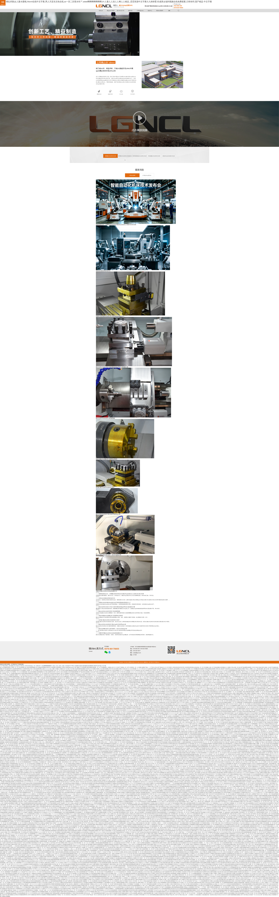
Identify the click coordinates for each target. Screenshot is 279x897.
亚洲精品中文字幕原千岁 (155, 704)
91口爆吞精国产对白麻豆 (121, 756)
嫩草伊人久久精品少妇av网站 (67, 749)
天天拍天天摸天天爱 (98, 752)
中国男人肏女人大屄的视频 (20, 711)
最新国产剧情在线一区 (148, 752)
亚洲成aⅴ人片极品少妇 (130, 690)
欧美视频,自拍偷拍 (14, 693)
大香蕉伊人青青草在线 (192, 713)
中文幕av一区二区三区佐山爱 (150, 780)
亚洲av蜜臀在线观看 (35, 684)
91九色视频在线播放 (140, 714)
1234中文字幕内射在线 (128, 777)
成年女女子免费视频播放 (84, 756)
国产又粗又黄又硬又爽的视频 (6, 745)
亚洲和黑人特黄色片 (258, 737)
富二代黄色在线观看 (239, 707)
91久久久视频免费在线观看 (98, 678)
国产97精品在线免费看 (152, 678)
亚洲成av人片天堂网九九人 (32, 736)
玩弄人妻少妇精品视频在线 (211, 691)
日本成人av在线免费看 (226, 763)
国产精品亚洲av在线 (100, 781)
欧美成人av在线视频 (180, 684)
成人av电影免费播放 (26, 780)
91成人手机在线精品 (58, 719)
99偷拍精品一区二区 (152, 765)
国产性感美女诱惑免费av (259, 739)
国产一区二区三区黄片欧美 (180, 757)
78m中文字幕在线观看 (91, 699)
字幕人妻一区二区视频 (204, 777)
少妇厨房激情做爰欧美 (202, 763)
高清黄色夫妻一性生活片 (44, 743)
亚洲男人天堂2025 (260, 757)
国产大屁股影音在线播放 (85, 701)
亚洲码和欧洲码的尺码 (219, 742)
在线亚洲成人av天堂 (86, 769)
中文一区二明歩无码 (120, 775)
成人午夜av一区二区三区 (59, 713)
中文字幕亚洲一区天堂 (117, 726)
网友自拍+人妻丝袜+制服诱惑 (129, 786)
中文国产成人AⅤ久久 (92, 751)
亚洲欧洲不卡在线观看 (112, 719)
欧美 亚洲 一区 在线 (117, 752)
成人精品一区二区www (175, 780)
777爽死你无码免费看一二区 (25, 740)
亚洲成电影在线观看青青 (84, 707)
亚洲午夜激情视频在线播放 (40, 707)
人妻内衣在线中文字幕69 (266, 710)
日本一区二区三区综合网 (119, 759)
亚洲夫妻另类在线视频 (72, 731)
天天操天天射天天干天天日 (81, 780)
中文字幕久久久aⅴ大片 (24, 737)
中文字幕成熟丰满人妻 (204, 748)
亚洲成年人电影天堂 (251, 781)
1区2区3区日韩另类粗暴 (181, 733)
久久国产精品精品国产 (179, 746)
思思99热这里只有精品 (67, 785)
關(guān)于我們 (110, 10)
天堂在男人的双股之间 (250, 708)
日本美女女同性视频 (92, 694)
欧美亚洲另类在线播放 (80, 749)
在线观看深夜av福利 (199, 756)
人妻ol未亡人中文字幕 (134, 688)
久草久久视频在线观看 (170, 690)
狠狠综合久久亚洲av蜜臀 (106, 691)
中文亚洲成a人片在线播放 (36, 719)
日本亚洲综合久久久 (261, 778)
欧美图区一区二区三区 (180, 675)
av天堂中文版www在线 (27, 783)
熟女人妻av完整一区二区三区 (265, 719)
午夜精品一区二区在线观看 (271, 690)
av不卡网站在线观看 (235, 694)
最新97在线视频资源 (4, 678)
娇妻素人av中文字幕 (170, 778)
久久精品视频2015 (233, 697)
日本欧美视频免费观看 (73, 672)
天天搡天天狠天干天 (214, 748)
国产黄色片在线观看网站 (93, 717)
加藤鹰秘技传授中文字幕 (40, 730)
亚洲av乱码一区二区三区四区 (40, 673)
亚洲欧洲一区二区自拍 (252, 771)
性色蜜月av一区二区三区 (152, 725)
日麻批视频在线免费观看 (181, 673)
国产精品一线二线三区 (20, 699)
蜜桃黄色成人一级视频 (188, 720)
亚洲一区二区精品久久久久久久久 (104, 754)
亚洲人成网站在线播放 (262, 772)
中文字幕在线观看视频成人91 (107, 768)
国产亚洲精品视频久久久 (219, 731)
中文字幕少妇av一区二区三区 (225, 716)
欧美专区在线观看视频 (21, 785)
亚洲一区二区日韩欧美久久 (64, 705)
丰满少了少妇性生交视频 (149, 672)
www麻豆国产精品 (39, 713)
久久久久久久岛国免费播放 (247, 728)
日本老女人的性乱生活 (165, 737)
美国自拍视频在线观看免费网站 (203, 702)
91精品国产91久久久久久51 (170, 713)
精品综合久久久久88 (170, 696)
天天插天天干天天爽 (93, 762)
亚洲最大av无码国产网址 (34, 733)
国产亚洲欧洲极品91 (4, 681)
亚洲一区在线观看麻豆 (33, 749)
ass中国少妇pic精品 (202, 694)
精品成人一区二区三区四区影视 (96, 676)
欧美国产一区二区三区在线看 (22, 733)
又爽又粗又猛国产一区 (91, 749)
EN (169, 10)
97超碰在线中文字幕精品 (87, 682)
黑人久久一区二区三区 (208, 742)
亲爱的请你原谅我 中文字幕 (264, 678)
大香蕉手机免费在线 (233, 688)
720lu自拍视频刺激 (273, 726)
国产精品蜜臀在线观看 (246, 667)
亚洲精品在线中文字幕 (124, 780)
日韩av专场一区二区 (218, 783)
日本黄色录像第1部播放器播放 (58, 757)
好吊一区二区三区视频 (13, 725)
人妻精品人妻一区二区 (112, 667)
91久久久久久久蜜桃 (21, 722)
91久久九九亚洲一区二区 (134, 757)
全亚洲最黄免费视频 (260, 760)
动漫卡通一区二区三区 (177, 745)
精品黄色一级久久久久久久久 (154, 687)
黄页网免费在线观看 (61, 701)
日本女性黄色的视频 (203, 672)
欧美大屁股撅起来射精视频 (10, 670)
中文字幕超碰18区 (117, 717)
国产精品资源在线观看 (135, 737)
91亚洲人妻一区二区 (127, 668)
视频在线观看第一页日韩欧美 (188, 707)
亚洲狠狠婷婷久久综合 (58, 710)
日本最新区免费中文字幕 (206, 685)
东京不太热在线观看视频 (79, 737)
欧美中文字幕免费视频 (20, 730)
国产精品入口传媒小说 (186, 785)
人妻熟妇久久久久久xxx (229, 734)
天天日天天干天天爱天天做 (213, 730)
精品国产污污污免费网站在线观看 (146, 730)
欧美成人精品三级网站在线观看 (257, 690)
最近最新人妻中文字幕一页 (265, 668)
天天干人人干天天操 (193, 739)
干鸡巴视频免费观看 (268, 702)
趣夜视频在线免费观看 (134, 746)
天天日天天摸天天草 (249, 679)
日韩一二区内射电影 (245, 682)
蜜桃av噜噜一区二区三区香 (129, 754)
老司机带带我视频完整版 (146, 785)
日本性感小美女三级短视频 (170, 740)
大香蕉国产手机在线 (76, 778)
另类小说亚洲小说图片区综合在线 (248, 675)
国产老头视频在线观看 (21, 759)
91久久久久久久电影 (172, 714)
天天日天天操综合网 (169, 693)
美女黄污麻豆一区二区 (97, 685)
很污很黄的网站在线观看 (178, 775)
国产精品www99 (10, 736)
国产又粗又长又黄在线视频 (38, 717)
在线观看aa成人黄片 (112, 716)
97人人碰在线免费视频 (108, 759)
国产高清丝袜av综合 (10, 688)
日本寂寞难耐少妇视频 (137, 679)
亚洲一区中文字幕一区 (155, 701)
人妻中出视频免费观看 (89, 719)
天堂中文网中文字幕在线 (244, 710)
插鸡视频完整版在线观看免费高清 (182, 783)
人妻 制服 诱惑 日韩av (36, 685)
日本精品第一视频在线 (259, 730)
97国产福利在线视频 (157, 781)
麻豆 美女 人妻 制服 (194, 672)
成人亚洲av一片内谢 (52, 705)
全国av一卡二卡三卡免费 (260, 762)
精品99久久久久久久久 (243, 733)
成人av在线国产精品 (69, 775)
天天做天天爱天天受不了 (114, 785)
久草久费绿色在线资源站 (196, 742)
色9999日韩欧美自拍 (102, 679)
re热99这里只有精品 (251, 705)
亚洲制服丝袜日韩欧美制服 (84, 740)
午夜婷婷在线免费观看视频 (191, 746)
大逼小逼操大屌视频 (95, 707)
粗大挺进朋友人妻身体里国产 (18, 743)
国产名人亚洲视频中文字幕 (47, 780)
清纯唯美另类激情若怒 (241, 725)
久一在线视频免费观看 (80, 684)
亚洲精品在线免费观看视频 (140, 788)
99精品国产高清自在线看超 (45, 736)
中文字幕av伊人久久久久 (260, 679)
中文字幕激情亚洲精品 (184, 708)
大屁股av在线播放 (189, 675)
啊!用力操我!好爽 (229, 780)
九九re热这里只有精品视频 (220, 719)
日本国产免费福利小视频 (76, 788)
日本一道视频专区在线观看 (81, 751)
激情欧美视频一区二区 (84, 702)
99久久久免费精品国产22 (139, 728)
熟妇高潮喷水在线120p (272, 756)
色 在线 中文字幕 (57, 774)
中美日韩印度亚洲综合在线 (190, 667)
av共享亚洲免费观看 (257, 748)
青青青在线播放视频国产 (51, 678)
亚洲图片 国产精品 (98, 759)
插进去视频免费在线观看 (248, 691)
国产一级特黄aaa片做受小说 (110, 720)
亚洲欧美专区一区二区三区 (101, 705)
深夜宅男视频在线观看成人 (25, 717)
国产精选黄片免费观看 (248, 737)
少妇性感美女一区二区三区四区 (265, 717)
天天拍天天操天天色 (114, 673)
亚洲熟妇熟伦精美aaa (169, 694)
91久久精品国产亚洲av (261, 711)
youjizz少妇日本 (138, 752)
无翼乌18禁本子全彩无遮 (154, 682)
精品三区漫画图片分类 (38, 763)
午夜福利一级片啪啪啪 (253, 701)
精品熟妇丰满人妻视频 (73, 707)
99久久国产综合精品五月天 (35, 737)
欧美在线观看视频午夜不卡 (128, 717)
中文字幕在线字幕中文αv (20, 781)
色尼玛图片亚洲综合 (117, 754)
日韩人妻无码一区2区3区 (163, 759)
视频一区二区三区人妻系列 (34, 710)
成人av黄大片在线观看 (88, 788)
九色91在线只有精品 (107, 702)
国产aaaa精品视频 (131, 725)
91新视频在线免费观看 (262, 705)
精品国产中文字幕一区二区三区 (168, 687)
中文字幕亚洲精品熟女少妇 (171, 736)
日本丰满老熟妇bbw (126, 766)
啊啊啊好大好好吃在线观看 (167, 691)
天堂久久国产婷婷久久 (74, 762)
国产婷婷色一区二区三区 (230, 751)
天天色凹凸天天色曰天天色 (192, 693)
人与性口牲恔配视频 (90, 757)
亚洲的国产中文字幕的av (237, 711)
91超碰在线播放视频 (246, 746)
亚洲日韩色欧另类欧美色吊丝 (234, 682)
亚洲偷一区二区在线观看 (238, 765)
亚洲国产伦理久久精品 (131, 759)
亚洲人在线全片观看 (98, 743)
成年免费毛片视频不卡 (10, 733)
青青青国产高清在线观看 (108, 685)
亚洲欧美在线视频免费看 (37, 740)
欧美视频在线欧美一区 (42, 690)
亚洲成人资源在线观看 (242, 745)
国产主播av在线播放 (18, 752)
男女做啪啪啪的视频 (150, 710)
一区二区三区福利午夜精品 (69, 763)
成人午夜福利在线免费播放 (266, 751)
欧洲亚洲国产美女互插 (13, 740)
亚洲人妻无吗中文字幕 (200, 691)
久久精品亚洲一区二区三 (68, 688)
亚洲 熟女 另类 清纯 (234, 748)
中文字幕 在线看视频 (271, 781)
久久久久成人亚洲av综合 (143, 691)
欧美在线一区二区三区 (44, 679)
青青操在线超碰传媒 (48, 702)
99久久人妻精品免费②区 (46, 684)
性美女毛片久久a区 (124, 733)
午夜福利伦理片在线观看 (272, 722)
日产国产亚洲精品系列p (217, 713)
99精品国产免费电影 (190, 752)
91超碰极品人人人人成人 (71, 740)
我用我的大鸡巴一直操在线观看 (135, 716)
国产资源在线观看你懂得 (162, 681)
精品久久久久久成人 (47, 668)
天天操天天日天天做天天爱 (120, 772)
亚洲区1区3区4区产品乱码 (232, 704)
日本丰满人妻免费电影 (159, 749)
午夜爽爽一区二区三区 (260, 691)
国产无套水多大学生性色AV (215, 699)
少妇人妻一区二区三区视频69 (67, 679)
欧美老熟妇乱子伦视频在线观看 (177, 725)
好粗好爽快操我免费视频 (98, 783)
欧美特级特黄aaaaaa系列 (269, 672)
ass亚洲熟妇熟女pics (252, 717)
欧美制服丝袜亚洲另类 (70, 742)
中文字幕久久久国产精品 (248, 762)
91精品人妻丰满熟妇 (259, 754)
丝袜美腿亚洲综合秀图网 (61, 707)
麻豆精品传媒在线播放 (254, 736)
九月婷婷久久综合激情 (224, 720)
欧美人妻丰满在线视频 (112, 749)
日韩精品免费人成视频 (177, 701)
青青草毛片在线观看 (50, 667)
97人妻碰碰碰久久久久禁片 (254, 749)
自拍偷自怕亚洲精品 (103, 672)
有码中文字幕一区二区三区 (264, 786)
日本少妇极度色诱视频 (40, 667)
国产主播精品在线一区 (110, 775)
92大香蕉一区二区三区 (244, 690)
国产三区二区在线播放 (271, 708)
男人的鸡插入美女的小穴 (54, 725)
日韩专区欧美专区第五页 (178, 667)
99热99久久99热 (144, 737)
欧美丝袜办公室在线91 (75, 682)
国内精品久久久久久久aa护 (91, 684)
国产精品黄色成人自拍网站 (72, 728)
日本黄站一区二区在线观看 (225, 672)
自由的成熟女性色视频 (227, 699)
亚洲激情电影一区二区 (249, 726)
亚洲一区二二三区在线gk (32, 711)
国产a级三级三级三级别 (246, 676)
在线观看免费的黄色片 (17, 668)
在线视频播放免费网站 (246, 740)
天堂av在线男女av (30, 688)
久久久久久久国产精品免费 (96, 702)
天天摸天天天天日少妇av (177, 699)
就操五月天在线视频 (97, 682)
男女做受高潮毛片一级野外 (114, 699)
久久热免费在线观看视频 (270, 716)
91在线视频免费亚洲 (56, 785)
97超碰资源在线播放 (247, 716)
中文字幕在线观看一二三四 (272, 676)
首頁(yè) (101, 10)
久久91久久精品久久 (34, 679)
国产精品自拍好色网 (223, 710)
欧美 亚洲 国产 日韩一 (14, 717)
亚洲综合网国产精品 (224, 739)
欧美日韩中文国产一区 (266, 687)
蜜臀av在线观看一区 (9, 704)
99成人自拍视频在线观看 (169, 673)
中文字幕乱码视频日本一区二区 (160, 716)
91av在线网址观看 (23, 710)
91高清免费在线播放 (68, 733)
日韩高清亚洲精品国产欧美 (66, 722)
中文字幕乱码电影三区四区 (77, 705)
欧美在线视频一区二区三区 (209, 769)
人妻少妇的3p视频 (222, 749)
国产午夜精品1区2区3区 (91, 737)
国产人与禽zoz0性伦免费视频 (12, 684)
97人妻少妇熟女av (129, 788)
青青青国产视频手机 (113, 730)
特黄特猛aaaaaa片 (70, 667)
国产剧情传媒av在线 (119, 768)
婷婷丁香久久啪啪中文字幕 (134, 696)
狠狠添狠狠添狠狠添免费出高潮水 (10, 789)
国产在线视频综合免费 (109, 711)
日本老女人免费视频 (105, 728)
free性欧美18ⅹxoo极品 (171, 722)
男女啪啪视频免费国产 (36, 731)
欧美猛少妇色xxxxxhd (152, 759)
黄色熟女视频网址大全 (210, 780)
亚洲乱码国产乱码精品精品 (51, 676)
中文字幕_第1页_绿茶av (180, 768)
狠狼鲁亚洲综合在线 (265, 749)
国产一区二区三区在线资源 (64, 748)
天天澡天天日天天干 (74, 676)
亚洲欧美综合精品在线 (191, 768)
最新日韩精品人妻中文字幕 (213, 688)
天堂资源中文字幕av (158, 739)
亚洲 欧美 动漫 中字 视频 (95, 726)
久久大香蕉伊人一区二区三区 (221, 681)
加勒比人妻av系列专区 (111, 725)
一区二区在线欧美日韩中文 (272, 679)
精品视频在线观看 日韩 (268, 737)
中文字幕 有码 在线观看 (124, 672)
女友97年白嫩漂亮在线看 (246, 681)
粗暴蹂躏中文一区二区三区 (143, 756)
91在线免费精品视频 (151, 668)
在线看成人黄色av (159, 675)
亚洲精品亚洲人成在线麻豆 (226, 788)
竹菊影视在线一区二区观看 (258, 766)
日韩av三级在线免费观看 (59, 760)
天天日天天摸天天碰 (197, 681)
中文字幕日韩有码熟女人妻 (207, 786)
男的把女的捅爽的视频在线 (238, 759)
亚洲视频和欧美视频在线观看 (69, 723)
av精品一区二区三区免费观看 (85, 690)
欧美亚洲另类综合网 (91, 713)
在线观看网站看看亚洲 (160, 679)
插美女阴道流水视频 (239, 668)
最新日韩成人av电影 (206, 714)
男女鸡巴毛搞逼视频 (140, 690)
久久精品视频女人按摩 (170, 670)
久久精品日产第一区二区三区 (119, 682)
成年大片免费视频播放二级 (253, 723)
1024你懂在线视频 (197, 678)
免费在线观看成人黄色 (83, 714)
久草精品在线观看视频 (242, 751)
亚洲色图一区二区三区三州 (94, 777)
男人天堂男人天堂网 (127, 705)
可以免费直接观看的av (248, 702)
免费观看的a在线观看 (109, 687)
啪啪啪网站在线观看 (231, 749)
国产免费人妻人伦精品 (221, 675)
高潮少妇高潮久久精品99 (68, 751)
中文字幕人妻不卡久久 (261, 675)
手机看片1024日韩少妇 (235, 728)
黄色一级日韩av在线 (213, 672)
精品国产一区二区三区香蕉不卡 (228, 725)
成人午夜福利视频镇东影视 (70, 754)
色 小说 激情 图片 (211, 752)
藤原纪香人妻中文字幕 (149, 731)
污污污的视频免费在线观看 (116, 684)
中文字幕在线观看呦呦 (201, 752)
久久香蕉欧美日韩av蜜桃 (31, 699)
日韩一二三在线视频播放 (46, 733)
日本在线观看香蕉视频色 (117, 731)
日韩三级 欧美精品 (211, 675)
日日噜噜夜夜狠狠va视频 (176, 754)
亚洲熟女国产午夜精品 (94, 710)
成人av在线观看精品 (209, 775)
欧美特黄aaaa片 (154, 702)
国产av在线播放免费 (260, 708)
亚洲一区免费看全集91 (240, 756)
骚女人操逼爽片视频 (27, 678)
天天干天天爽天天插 (24, 768)
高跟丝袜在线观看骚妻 (66, 746)
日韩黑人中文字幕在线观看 (102, 668)
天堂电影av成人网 (107, 769)
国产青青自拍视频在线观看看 (259, 676)
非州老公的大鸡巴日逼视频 (231, 731)
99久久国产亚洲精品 (73, 690)
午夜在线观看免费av (37, 668)
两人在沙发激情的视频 (158, 673)
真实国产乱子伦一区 (181, 728)
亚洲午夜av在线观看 (266, 673)
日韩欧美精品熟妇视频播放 (178, 771)
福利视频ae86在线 (90, 775)
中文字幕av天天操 (263, 742)
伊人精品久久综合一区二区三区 (52, 783)
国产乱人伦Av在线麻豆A (56, 772)
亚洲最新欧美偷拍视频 (84, 728)
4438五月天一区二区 (262, 714)
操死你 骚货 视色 (33, 742)
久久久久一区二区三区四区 (136, 672)
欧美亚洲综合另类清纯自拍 (214, 711)
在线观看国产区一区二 (9, 697)
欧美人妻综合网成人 (49, 681)
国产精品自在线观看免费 (98, 696)
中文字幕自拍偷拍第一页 (150, 714)
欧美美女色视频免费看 (19, 701)
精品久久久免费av (168, 720)
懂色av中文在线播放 (21, 670)
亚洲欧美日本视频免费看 (11, 708)
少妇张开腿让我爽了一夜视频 (203, 768)
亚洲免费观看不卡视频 (243, 714)
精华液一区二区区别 (215, 702)
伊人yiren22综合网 (269, 720)
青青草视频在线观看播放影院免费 (235, 685)
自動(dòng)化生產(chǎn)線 (169, 156)
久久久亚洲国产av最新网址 (35, 768)
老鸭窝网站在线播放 (147, 685)
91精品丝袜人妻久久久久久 (29, 746)
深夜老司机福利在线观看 (44, 781)
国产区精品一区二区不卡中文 (214, 694)
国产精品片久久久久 (75, 789)
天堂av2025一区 (201, 751)
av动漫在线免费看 (161, 693)
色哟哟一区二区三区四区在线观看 (229, 714)
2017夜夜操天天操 (143, 763)
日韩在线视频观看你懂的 (23, 720)
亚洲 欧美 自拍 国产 (9, 711)
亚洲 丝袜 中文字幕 (92, 679)
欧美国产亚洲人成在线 (36, 766)
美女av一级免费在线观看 (202, 699)
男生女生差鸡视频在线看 (146, 696)
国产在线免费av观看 (19, 697)
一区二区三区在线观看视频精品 (29, 739)
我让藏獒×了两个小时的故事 (38, 678)
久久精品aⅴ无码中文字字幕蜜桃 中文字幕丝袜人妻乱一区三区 (201, 757)
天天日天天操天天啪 (256, 667)
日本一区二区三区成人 (58, 693)
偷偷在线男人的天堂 (130, 714)
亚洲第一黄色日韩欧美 (63, 762)
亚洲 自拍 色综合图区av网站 (115, 668)
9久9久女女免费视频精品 (191, 679)
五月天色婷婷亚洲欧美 (131, 682)
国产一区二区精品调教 (116, 697)
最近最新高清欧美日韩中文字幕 (269, 746)
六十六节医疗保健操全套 (76, 696)
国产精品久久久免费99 (118, 701)
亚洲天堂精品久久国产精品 (49, 777)
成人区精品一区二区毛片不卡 (121, 711)
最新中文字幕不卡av (272, 772)
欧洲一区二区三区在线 (59, 670)
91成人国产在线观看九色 (145, 670)
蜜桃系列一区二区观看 (137, 760)
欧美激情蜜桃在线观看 (114, 723)
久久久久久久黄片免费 (158, 684)
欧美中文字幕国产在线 (266, 774)
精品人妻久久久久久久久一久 (118, 691)
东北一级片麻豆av (230, 696)
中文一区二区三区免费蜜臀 (182, 670)
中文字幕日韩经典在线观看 (192, 684)
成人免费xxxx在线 (81, 693)
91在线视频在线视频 (80, 675)
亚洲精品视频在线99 (15, 673)
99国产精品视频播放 (267, 740)
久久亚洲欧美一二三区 (193, 705)
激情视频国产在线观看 (43, 759)
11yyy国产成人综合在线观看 (171, 672)
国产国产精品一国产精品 (12, 734)
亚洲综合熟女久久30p (60, 717)
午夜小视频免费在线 (182, 705)
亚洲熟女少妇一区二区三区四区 (250, 685)
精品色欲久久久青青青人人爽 (264, 783)
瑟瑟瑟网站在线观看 (217, 743)
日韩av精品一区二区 (105, 766)
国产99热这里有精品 (103, 693)
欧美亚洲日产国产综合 (227, 765)
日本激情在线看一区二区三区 (67, 786)
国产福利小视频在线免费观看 (73, 701)
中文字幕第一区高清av (264, 697)
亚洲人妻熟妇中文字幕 (101, 749)
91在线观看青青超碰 (259, 763)
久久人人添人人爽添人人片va (240, 775)
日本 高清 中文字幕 (154, 697)
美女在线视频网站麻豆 (80, 736)
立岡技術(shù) (140, 10)
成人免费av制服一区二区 (103, 694)
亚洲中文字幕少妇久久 (89, 722)
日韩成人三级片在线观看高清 (80, 766)
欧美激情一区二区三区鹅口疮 (27, 705)
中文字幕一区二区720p (164, 725)
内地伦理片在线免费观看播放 (75, 704)
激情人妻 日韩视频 (23, 757)
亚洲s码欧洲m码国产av (95, 728)
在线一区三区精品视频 (214, 667)
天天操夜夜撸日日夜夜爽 (104, 684)
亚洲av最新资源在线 (218, 786)
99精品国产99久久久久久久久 (182, 723)
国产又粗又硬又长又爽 (217, 778)
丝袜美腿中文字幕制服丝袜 (268, 748)
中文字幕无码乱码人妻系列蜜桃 (227, 722)
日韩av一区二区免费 (14, 774)
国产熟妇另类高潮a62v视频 (151, 777)
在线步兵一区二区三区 (58, 733)
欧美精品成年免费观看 (133, 711)
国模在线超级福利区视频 (47, 766)
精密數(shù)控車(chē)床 (110, 156)
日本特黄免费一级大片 (94, 697)
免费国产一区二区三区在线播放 (235, 691)
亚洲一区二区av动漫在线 (155, 756)
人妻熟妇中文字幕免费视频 (46, 774)
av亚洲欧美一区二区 (40, 676)
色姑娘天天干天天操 (137, 739)
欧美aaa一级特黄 (73, 697)
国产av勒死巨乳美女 (40, 681)
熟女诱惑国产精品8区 (227, 693)
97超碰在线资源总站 (95, 740)
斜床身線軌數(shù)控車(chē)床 (140, 156)
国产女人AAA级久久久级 (266, 696)
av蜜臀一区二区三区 (260, 743)
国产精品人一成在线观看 (186, 681)
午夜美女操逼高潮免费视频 (144, 775)
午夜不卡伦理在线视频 (226, 684)
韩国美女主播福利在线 (55, 781)
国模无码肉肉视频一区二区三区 (88, 778)
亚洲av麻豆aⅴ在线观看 (8, 788)
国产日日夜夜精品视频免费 (147, 749)
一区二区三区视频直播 (21, 672)
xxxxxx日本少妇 (99, 675)
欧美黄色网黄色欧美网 (48, 691)
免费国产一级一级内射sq (20, 675)
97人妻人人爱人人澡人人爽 (216, 760)
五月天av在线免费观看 (256, 774)
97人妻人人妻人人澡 (72, 716)
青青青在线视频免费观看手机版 (174, 711)
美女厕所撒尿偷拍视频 (80, 668)
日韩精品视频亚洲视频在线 (27, 673)
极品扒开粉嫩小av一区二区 (77, 673)
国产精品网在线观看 (143, 681)
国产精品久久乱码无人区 (181, 772)
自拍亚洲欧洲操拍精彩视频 (188, 754)
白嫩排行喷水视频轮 (24, 769)
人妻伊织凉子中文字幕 (145, 772)
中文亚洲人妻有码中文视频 (207, 696)
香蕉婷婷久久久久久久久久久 (181, 765)
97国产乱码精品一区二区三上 (75, 743)
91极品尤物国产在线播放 (203, 725)
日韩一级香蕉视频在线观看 (180, 710)
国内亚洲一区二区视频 (89, 688)
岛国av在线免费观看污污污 (101, 719)
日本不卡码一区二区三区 (130, 768)
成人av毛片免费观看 (238, 783)
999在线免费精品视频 (270, 691)
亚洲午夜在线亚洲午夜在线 (159, 696)
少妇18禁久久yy (40, 739)
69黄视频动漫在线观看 (55, 679)
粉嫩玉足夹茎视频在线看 (156, 699)
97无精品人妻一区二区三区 (151, 754)
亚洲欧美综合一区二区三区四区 (142, 769)
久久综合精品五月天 (150, 690)
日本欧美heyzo (87, 774)
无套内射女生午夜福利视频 (109, 756)
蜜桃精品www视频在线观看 (12, 765)
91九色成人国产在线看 (89, 730)
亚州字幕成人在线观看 (190, 775)
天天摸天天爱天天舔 (78, 719)
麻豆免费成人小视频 (218, 734)
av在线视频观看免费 (143, 688)
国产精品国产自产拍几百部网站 (239, 763)
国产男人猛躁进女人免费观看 (111, 696)
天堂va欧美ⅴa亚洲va (252, 678)
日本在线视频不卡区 (195, 783)
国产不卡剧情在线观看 (141, 725)
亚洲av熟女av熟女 (154, 774)
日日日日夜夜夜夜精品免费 (119, 714)
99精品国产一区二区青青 (225, 754)
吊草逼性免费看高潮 (29, 748)
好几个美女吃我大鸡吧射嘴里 (242, 719)
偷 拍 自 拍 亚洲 (35, 725)
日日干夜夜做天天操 (175, 737)
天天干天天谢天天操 (163, 786)
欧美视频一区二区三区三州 (94, 766)
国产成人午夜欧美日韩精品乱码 (205, 713)
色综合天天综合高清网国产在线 (33, 675)
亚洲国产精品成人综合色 (200, 737)
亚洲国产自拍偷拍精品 (149, 675)
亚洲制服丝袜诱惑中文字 (173, 786)
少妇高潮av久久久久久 (193, 687)
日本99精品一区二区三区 (137, 713)
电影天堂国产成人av (194, 723)
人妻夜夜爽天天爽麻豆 (122, 704)
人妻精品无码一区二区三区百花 (115, 705)
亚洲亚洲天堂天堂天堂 (126, 774)
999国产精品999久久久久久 (243, 670)
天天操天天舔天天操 (136, 785)
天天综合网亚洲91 (82, 716)
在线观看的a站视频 (220, 780)
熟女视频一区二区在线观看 (80, 699)
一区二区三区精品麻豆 (102, 737)
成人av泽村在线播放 (114, 670)
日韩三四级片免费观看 (25, 731)
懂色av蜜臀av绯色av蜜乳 (7, 777)
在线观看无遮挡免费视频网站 (11, 742)
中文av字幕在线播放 (242, 723)
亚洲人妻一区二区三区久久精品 (30, 788)
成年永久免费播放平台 (66, 673)
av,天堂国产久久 (229, 726)
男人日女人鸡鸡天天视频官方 (148, 783)
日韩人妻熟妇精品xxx (115, 739)
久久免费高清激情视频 (185, 742)
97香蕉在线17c (97, 788)
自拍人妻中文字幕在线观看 (143, 697)
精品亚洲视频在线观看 (98, 687)
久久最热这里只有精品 (44, 778)
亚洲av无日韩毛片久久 (30, 676)
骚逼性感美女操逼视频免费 (29, 681)
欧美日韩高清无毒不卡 (241, 781)
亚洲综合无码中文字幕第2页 (10, 687)
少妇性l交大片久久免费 (215, 777)
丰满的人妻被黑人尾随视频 (249, 693)
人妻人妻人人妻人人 (59, 681)
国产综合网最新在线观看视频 (131, 681)
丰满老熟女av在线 (164, 682)
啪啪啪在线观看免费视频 (188, 756)
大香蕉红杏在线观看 (171, 728)
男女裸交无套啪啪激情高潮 (33, 785)
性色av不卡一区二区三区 (45, 785)
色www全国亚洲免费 (135, 723)
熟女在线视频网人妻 (146, 778)
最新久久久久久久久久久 (146, 723)
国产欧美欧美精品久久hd (24, 714)
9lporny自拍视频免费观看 (70, 765)
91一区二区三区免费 (119, 675)
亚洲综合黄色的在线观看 (18, 707)
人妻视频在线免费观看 (15, 766)
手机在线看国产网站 (255, 682)
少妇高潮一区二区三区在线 (16, 681)
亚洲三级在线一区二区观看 (45, 723)
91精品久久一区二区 (53, 682)
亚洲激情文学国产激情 (47, 687)
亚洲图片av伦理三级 (137, 771)
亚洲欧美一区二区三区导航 (94, 742)
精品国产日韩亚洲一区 (249, 734)
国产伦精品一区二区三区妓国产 (193, 696)
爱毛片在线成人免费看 (130, 678)
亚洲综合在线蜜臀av (50, 756)
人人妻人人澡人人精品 (184, 777)
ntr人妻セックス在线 (132, 704)
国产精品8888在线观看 (84, 672)
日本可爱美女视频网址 (42, 788)
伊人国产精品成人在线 (174, 708)
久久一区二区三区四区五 (204, 708)
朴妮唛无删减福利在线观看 (71, 670)
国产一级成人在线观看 (102, 699)
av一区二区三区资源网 (211, 726)
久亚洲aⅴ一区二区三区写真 (158, 670)
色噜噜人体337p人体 (242, 705)
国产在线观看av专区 (274, 701)
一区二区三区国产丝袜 (138, 731)
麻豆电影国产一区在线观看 (71, 694)
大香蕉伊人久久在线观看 (190, 702)
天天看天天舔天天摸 (245, 694)
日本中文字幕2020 (222, 745)
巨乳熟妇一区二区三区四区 (73, 726)
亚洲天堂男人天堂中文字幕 (80, 681)
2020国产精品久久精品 (59, 691)
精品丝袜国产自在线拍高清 (224, 762)
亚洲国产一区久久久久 (25, 684)
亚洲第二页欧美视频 (30, 682)
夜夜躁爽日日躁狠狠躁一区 (230, 717)
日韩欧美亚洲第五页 (84, 676)
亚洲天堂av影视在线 (33, 769)
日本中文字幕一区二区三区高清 (155, 763)
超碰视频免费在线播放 (29, 696)
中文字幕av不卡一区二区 (130, 702)
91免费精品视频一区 (241, 778)
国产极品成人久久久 (198, 719)
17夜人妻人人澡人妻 (243, 697)
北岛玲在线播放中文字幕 (169, 684)
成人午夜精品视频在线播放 (228, 768)
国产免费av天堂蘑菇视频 (242, 742)
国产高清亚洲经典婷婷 (99, 763)
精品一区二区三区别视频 (203, 667)
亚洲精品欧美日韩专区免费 (174, 742)
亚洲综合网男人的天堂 (25, 774)
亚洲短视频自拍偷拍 (194, 777)
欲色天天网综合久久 (135, 699)
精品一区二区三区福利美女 (218, 678)
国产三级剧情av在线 (45, 675)
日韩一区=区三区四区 (271, 684)
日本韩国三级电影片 (101, 780)
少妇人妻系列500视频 (83, 670)
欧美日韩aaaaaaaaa (230, 668)
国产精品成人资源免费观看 (76, 734)
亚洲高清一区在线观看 (242, 678)
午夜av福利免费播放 (31, 672)
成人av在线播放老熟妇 (5, 667)
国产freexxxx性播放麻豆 (63, 676)
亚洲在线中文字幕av (272, 742)
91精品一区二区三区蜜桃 (94, 768)
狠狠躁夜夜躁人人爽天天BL (81, 717)
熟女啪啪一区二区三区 (19, 745)
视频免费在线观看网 (125, 699)
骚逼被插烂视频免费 (159, 710)
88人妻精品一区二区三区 (21, 775)
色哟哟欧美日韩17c (52, 672)
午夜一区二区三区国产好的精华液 (147, 676)
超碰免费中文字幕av (159, 672)
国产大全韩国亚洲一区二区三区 (80, 785)
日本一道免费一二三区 (75, 678)
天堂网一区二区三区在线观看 (17, 667)
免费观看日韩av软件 (117, 786)
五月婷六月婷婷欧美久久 (20, 690)
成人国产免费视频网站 (147, 673)
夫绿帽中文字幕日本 (232, 771)
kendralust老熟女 (64, 743)
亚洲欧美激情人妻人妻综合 (59, 737)
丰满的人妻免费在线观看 (213, 710)
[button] (138, 52)
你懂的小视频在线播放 (238, 693)
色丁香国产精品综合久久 (8, 701)
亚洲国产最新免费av (185, 780)
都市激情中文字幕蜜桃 (69, 780)
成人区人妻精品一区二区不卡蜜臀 (126, 722)
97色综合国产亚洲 (94, 672)
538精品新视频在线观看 (209, 668)
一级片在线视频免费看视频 (93, 786)
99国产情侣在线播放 (115, 774)
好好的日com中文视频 (90, 668)
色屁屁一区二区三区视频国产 (67, 725)
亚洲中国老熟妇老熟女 (231, 701)
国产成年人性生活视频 (222, 771)
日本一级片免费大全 (36, 780)
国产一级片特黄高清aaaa (58, 742)
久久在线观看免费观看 (109, 675)
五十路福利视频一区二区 (93, 785)
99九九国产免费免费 (197, 731)
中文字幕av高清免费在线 (113, 736)
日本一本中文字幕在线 (226, 759)
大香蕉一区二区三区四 (193, 673)
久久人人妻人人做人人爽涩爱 (114, 679)
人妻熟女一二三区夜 (128, 685)
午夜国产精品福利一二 (170, 752)
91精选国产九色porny (10, 730)
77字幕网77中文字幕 (224, 748)
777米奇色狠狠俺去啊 (105, 739)
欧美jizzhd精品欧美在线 (242, 701)
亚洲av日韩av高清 (128, 771)
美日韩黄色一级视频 (91, 780)
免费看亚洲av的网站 (165, 707)
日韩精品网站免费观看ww (161, 728)
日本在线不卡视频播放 (126, 713)
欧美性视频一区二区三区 (213, 722)
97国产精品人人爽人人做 (270, 693)
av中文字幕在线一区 (33, 734)
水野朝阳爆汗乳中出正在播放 (10, 726)
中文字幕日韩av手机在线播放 (159, 711)
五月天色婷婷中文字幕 (261, 722)
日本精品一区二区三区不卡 (257, 672)
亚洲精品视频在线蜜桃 (55, 786)
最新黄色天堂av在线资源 (89, 705)
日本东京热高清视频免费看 (118, 788)
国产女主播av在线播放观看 (106, 717)
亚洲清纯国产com (221, 726)
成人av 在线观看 (267, 681)
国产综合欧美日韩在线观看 (47, 670)
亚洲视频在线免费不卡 (16, 685)
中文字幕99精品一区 (224, 697)
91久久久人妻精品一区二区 (256, 731)
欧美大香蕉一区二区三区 (196, 714)
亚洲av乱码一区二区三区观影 (24, 726)
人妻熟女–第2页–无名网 (190, 749)
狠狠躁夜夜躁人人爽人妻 (18, 676)
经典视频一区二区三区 (103, 746)
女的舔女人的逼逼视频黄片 (174, 716)
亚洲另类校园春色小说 (258, 704)
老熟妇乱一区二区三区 (256, 694)
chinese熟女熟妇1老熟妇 (175, 759)
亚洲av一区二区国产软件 (226, 777)
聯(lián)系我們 (159, 10)
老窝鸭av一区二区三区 (10, 775)
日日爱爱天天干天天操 (52, 789)
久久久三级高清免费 (4, 728)
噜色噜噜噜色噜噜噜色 (259, 759)
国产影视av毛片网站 (272, 765)
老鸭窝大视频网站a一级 (142, 682)
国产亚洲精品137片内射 (148, 679)
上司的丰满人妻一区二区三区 (51, 745)
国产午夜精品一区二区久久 (161, 730)
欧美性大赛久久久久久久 (235, 739)
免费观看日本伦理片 (267, 670)
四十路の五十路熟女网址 (187, 678)
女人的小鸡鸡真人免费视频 (42, 682)
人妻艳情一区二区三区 (93, 670)
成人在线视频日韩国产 (135, 736)
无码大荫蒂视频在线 (227, 743)
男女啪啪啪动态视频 (41, 756)
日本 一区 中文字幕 (269, 730)
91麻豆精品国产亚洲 (180, 679)
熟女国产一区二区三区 (157, 746)
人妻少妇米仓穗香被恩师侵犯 (22, 679)
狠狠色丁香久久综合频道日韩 (233, 740)
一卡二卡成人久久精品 (141, 678)
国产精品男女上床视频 (253, 785)
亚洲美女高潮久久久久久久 (90, 673)
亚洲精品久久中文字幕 (100, 722)
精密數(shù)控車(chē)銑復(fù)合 (125, 156)
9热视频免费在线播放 (108, 690)
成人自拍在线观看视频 (30, 667)
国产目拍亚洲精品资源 (92, 716)
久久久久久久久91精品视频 (223, 728)
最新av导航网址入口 (39, 697)
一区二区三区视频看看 (101, 667)
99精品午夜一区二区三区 (87, 752)
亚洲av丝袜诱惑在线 (31, 722)
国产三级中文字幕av (22, 708)
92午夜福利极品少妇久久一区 (157, 736)
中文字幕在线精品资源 (139, 722)
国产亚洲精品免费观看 (71, 739)
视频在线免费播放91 (253, 769)
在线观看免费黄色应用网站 (77, 730)
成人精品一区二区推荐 (169, 675)
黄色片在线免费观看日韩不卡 (233, 675)
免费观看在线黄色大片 (130, 675)
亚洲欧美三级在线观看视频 (200, 730)
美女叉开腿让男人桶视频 (130, 687)
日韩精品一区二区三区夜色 (200, 675)
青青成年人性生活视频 (242, 717)
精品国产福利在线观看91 (184, 676)
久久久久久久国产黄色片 (152, 788)
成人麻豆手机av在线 (208, 701)
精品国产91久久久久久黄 (82, 710)
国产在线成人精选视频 (141, 759)
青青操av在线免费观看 (17, 716)
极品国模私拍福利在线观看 (234, 681)
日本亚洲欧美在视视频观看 (23, 687)
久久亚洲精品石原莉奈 (237, 743)
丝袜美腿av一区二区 (140, 708)
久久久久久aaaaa (243, 688)
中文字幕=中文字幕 (69, 668)
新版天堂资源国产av (258, 728)
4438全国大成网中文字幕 (256, 670)
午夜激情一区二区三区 (53, 699)
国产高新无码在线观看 (166, 704)
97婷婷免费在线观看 (9, 781)
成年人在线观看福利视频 (168, 763)
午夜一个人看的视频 (138, 685)
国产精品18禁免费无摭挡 (198, 774)
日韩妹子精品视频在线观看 (89, 704)
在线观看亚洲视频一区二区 (251, 788)
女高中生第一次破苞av (114, 748)
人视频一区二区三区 (33, 720)
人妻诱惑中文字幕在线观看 (203, 679)
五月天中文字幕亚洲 (134, 670)
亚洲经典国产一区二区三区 (208, 676)
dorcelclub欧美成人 (199, 775)
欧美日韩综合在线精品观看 (83, 739)
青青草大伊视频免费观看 (173, 726)
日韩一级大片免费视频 (258, 681)
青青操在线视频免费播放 (219, 696)
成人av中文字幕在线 (124, 736)
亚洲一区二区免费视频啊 (231, 736)
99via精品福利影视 (178, 763)
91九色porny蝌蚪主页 (208, 719)
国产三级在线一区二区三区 (123, 720)
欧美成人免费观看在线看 (164, 697)
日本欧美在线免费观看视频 (70, 711)
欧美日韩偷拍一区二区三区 (207, 734)
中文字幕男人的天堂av (90, 675)
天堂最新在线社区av (202, 728)
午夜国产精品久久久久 (107, 714)
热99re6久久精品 (238, 722)
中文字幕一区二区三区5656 (110, 676)
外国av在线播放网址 (189, 704)
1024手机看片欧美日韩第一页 (239, 699)
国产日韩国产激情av (123, 746)
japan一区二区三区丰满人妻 (149, 760)
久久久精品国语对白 (95, 774)
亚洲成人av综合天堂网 (139, 777)
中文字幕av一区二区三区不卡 (187, 730)
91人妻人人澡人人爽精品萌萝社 (44, 742)
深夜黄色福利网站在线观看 (18, 748)
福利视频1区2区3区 (56, 720)
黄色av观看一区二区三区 (252, 699)
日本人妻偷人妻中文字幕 (238, 760)
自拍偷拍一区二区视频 (252, 725)
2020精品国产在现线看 (184, 672)
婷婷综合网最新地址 (78, 733)
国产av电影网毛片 (89, 708)
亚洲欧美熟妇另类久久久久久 (158, 778)
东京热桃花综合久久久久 (59, 702)
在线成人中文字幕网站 (11, 672)
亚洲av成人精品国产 (220, 668)
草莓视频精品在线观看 (78, 774)
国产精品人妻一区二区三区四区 (90, 734)
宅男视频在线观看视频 (176, 678)
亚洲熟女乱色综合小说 (110, 708)
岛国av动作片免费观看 (170, 733)
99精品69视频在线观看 (41, 722)
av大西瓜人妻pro (134, 730)
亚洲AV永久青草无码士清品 (265, 707)
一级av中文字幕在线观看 (263, 725)
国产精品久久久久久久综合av (164, 771)
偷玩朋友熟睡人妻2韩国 (93, 772)
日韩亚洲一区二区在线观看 (191, 725)
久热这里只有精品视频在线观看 (131, 701)
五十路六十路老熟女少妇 (236, 762)
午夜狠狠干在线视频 (203, 739)
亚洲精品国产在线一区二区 (42, 752)
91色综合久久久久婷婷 (103, 723)
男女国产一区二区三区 (214, 754)
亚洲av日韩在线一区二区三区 (146, 711)
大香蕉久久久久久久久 (127, 694)
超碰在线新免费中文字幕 (112, 745)
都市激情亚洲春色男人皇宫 (103, 673)
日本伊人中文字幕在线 (80, 725)
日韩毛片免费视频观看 (137, 694)
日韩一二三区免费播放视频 (234, 676)
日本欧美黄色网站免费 (161, 717)
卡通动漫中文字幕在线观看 (92, 693)
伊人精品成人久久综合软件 (32, 743)
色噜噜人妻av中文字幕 (153, 786)
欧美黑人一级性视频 (233, 710)
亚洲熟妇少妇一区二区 (81, 763)
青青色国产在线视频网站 (145, 720)
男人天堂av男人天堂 (169, 748)
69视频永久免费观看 (153, 719)
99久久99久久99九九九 (225, 679)
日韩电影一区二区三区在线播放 (7, 723)
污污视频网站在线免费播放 (95, 714)
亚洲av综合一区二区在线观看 (86, 687)
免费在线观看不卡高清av (196, 676)
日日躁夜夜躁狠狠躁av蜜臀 (38, 783)
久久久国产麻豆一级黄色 (131, 691)
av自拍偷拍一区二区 (112, 693)
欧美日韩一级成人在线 (183, 760)
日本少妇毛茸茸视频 (105, 765)
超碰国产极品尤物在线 (264, 701)
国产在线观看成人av (251, 772)
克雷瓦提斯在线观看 (170, 679)
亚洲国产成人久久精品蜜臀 (101, 733)
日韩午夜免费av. (170, 768)
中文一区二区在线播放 (124, 670)
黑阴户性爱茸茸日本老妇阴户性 (265, 785)
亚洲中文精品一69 (265, 667)
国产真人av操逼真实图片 (204, 673)
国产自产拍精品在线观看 (181, 687)
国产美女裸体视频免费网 (225, 730)
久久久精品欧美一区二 (197, 785)
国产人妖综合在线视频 (179, 691)
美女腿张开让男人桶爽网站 (64, 678)
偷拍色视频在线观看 (91, 667)
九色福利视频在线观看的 (9, 679)
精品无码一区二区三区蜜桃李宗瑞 (42, 688)
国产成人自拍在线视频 (71, 760)
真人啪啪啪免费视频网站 (269, 704)
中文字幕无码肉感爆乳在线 (16, 678)
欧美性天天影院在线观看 (65, 730)
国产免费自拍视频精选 (20, 688)
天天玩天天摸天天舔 (25, 694)
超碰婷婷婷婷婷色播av (121, 708)
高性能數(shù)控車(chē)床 (154, 156)
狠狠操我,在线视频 (220, 769)
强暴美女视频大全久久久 (231, 678)
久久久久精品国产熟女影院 (72, 685)
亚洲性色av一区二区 (147, 705)
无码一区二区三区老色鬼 (166, 701)
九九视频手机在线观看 (53, 704)
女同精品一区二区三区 (127, 679)
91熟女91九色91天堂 (207, 678)
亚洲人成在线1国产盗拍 (97, 701)
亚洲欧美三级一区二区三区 (28, 702)
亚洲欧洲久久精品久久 (147, 733)
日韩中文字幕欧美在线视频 (68, 772)
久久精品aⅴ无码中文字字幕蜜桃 (57, 708)
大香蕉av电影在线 (169, 710)
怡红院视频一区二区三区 (134, 743)
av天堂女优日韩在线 (193, 740)
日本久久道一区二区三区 (77, 759)
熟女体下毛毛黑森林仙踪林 (31, 751)
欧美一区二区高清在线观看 (199, 726)
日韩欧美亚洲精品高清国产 (117, 771)
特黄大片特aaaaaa (224, 688)
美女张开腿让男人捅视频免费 (143, 702)
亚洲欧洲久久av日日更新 (82, 723)
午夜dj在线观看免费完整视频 (126, 673)
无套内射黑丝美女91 (228, 783)
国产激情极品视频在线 (30, 713)
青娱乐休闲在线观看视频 (34, 757)
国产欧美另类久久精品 (180, 694)
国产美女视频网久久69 (272, 711)
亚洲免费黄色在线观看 (65, 734)
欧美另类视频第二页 (13, 691)
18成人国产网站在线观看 (46, 694)
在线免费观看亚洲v (150, 748)
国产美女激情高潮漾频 (86, 678)
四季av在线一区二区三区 (24, 765)
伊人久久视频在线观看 (216, 708)
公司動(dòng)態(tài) (146, 175)
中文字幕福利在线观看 (163, 708)
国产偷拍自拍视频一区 (8, 752)
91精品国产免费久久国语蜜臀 (217, 673)
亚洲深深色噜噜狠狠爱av (216, 693)
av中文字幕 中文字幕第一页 (186, 668)
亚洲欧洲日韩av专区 (27, 668)
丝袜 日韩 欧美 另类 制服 (264, 788)
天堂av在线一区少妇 (235, 667)
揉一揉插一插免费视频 (54, 734)
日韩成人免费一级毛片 (196, 786)
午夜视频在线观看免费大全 (75, 752)
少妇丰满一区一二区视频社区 (102, 713)
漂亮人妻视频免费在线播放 (212, 737)
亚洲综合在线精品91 (39, 702)
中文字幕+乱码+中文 (192, 751)
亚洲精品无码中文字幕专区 (183, 717)
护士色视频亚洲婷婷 (144, 774)
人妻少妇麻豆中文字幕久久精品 (219, 740)
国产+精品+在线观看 (100, 775)
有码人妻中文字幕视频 (61, 714)
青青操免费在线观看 (19, 696)
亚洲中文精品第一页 (93, 723)
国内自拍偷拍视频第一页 (50, 697)
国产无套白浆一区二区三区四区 (165, 667)
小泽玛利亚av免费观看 (9, 675)
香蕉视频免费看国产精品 (143, 704)
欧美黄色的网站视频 (158, 713)
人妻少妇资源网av (210, 736)
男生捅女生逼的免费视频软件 (187, 737)
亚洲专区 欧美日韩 (137, 673)
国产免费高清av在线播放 (215, 725)
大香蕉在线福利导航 (15, 694)
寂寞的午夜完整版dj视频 (14, 731)
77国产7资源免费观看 (255, 710)
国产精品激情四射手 (7, 668)
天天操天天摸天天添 (35, 693)
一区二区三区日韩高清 (190, 788)
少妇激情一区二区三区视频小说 (33, 670)
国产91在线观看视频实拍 (231, 670)
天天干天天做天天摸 (69, 766)
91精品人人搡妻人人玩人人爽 (251, 668)
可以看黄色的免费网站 (193, 670)
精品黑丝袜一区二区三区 (15, 762)
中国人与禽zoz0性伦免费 (249, 684)
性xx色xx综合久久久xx (167, 745)
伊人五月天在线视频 (27, 777)
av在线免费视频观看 (14, 728)
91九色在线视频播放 (70, 713)
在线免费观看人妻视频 (91, 754)
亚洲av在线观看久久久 (41, 701)
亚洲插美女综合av (170, 765)
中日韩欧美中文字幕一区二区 (261, 726)
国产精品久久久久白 (26, 685)
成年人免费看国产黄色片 (60, 728)
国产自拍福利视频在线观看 (231, 723)
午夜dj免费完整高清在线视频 (257, 720)
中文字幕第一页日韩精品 (94, 691)
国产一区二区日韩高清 (144, 701)
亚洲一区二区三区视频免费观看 (220, 685)
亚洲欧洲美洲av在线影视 (213, 697)
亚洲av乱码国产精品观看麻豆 (12, 719)
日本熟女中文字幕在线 (218, 717)
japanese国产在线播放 (261, 684)
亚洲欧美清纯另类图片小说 (230, 713)
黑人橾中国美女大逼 (237, 716)
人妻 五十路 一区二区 (48, 763)
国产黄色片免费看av (149, 726)
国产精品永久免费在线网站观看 (201, 720)
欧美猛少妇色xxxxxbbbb (87, 743)
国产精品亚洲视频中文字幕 (199, 736)
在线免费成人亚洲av (60, 667)
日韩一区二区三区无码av (201, 711)
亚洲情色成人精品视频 (270, 759)
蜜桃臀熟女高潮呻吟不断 (247, 739)
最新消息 (130, 10)
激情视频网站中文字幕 (42, 672)
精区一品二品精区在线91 (204, 684)
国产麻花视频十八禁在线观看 (114, 734)
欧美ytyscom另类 (180, 762)
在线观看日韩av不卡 (102, 716)
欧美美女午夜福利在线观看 (104, 771)
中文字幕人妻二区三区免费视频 (187, 716)
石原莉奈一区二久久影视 (135, 667)
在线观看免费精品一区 (83, 768)
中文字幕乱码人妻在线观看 (173, 668)
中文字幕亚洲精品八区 (190, 762)
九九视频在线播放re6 (271, 778)
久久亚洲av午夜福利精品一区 (234, 766)
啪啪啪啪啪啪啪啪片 (108, 752)
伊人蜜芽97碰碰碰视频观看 (128, 734)
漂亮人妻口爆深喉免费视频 (221, 676)
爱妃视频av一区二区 (138, 684)
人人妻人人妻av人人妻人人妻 (229, 778)
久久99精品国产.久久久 (82, 777)
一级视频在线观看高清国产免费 (139, 748)
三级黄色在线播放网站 (5, 713)
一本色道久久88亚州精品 (140, 717)
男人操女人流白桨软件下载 (255, 673)
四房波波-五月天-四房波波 (133, 676)
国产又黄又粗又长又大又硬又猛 (145, 781)
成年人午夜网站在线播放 (58, 694)
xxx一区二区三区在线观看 (135, 783)
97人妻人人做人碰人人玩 (112, 780)
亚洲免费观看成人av (251, 688)
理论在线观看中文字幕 (145, 699)
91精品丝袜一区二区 (29, 707)
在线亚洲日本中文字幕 (142, 765)
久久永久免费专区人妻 (113, 672)
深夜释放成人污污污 (261, 781)
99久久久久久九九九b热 (235, 720)
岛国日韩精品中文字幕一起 (208, 766)
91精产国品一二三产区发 (20, 723)
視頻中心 (150, 10)
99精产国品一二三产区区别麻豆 (71, 687)
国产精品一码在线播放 (97, 690)
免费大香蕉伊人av (84, 762)
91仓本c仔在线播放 (162, 777)
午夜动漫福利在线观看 (35, 694)
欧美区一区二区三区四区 (64, 682)
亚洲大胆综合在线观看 (87, 783)
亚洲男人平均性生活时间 (72, 714)
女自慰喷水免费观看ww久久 (227, 708)
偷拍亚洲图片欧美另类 (24, 691)
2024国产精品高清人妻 (22, 749)
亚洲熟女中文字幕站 (20, 751)
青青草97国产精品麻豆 (201, 710)
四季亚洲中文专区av (215, 759)
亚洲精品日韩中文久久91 (97, 769)
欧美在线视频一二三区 (43, 734)
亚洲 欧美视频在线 (70, 757)
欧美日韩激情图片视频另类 (225, 737)
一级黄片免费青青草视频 (12, 714)
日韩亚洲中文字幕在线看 (32, 723)
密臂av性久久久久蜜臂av (100, 745)
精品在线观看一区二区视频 (70, 710)
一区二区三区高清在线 (266, 694)
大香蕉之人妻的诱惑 (81, 754)
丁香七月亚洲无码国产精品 (36, 714)
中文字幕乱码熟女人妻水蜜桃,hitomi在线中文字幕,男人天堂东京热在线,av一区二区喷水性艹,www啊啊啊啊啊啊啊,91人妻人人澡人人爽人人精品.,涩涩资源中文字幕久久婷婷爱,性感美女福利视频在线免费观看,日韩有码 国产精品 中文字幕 (106, 1)
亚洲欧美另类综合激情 (148, 713)
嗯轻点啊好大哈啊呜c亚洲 (60, 731)
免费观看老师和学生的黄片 (70, 693)
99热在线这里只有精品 (266, 733)
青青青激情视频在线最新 (124, 730)
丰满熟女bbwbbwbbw (142, 687)
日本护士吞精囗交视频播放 (14, 705)
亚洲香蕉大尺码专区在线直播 (190, 699)
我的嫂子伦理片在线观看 (33, 786)
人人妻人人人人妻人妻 (174, 766)
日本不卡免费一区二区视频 (252, 786)
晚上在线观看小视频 (109, 678)
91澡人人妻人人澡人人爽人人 (136, 780)
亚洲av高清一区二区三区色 (135, 733)
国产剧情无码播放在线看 (5, 716)
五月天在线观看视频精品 (95, 760)
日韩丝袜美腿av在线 (136, 740)
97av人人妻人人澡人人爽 (122, 743)
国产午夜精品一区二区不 (123, 667)
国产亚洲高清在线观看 (119, 681)
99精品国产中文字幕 (212, 749)
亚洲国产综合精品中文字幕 (24, 725)
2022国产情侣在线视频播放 (272, 743)
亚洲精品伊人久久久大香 (35, 687)
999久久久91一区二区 (159, 694)
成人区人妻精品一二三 (124, 778)
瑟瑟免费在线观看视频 (258, 702)
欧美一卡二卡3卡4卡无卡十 (81, 786)
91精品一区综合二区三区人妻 (205, 705)
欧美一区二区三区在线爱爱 (138, 726)
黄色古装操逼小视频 (167, 775)
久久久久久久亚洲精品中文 (54, 749)
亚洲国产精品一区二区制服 (55, 759)
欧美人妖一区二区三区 (144, 707)
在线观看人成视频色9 (162, 668)
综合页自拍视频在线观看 (58, 687)
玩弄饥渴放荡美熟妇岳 (189, 688)
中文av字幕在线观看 (271, 675)
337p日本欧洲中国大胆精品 (85, 685)
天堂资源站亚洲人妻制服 (24, 693)
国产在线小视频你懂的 (35, 772)
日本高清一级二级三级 (260, 734)
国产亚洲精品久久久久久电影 (81, 679)
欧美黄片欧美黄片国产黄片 (49, 714)
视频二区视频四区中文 (270, 734)
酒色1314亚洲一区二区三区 (245, 748)
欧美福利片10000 (251, 763)
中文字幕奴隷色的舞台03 (195, 759)
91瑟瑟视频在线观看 (115, 728)
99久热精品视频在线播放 (89, 733)
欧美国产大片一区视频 (253, 742)
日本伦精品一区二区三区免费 (205, 740)
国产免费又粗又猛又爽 (170, 772)
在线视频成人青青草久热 (243, 736)
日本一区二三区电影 (45, 772)
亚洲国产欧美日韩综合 (180, 696)
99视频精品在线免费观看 (132, 707)
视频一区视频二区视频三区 (58, 668)
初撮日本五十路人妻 (150, 717)
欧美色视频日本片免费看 (72, 756)
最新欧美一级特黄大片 (105, 697)
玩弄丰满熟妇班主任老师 (100, 688)
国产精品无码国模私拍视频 (264, 685)
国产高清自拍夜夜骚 (107, 682)
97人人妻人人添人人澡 (181, 722)
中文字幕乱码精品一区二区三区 (270, 777)
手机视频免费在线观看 (23, 742)
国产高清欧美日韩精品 (211, 772)
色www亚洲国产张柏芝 (235, 752)
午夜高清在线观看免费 (87, 720)
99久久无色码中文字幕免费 (163, 780)
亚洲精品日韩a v (77, 720)
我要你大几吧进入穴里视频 (54, 746)
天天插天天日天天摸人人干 (205, 687)
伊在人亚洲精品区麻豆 (110, 763)
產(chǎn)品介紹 (120, 10)
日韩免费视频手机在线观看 (110, 743)
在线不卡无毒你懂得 (11, 722)
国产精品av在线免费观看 (42, 746)
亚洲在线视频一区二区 (239, 726)
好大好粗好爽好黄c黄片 (219, 736)
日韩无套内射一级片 (66, 759)
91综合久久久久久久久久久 (219, 670)
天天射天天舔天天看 (106, 731)
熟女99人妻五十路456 (188, 701)
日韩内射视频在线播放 (257, 740)
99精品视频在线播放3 (100, 725)
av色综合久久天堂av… (38, 716)
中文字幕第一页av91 (203, 722)
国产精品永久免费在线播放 (77, 748)
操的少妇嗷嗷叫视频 (148, 684)
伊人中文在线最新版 (232, 705)
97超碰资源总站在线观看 (174, 681)
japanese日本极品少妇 (78, 722)
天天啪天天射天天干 (169, 749)
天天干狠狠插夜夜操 (70, 736)
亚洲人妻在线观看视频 (16, 780)
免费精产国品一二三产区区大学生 (149, 667)
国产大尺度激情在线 (109, 681)
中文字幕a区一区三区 (220, 751)
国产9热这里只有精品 (99, 681)
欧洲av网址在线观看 (35, 774)
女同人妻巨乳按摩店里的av (159, 685)
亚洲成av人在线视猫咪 (270, 757)
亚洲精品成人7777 (119, 685)
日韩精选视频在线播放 (80, 708)
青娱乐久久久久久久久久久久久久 (129, 697)
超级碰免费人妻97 (152, 681)
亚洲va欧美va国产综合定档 (242, 687)
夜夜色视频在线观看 (180, 752)
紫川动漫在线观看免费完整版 (218, 704)
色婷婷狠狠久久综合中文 (171, 685)
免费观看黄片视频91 (153, 688)
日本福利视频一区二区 (43, 751)
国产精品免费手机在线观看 (194, 685)
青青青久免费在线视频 (230, 687)
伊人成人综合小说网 (7, 707)
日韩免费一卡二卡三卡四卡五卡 (139, 668)
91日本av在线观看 (239, 734)
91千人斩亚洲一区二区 (185, 766)
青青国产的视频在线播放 (29, 704)
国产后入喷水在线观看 (62, 672)
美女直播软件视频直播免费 (106, 707)
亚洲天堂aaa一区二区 (242, 772)
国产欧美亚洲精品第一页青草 (197, 717)
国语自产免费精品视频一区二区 (77, 745)
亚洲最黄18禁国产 (58, 763)
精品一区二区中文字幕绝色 (53, 722)
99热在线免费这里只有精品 (8, 690)
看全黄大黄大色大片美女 (66, 781)
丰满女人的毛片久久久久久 (178, 704)
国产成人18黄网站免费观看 (164, 678)
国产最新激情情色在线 (113, 746)
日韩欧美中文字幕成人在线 (161, 676)
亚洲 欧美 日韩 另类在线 (155, 691)
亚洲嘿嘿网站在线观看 (104, 670)
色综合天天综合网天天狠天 (237, 754)
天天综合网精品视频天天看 (46, 710)
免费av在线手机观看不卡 (58, 768)
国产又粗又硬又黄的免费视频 (17, 713)
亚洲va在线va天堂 (231, 719)
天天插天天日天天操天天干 (265, 699)
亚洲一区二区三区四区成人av (36, 691)
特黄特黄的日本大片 (214, 690)
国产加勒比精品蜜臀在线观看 (194, 733)
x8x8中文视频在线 (69, 681)
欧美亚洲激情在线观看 (87, 696)
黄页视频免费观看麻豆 (168, 746)
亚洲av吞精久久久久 (250, 780)
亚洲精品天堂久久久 (269, 754)
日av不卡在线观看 (194, 708)
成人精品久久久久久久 (14, 769)
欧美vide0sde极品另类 (68, 719)
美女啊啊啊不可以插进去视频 (186, 726)
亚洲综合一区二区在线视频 (218, 723)
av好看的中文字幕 (69, 691)
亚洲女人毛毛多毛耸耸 (136, 749)
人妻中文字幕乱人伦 (245, 672)
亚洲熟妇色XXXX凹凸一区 (211, 774)
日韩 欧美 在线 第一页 (229, 756)
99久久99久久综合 (43, 749)
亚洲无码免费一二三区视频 (48, 685)
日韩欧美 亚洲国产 (11, 759)
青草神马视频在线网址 (156, 745)
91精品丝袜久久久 (189, 719)
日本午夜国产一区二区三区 (118, 702)
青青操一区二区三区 (160, 690)
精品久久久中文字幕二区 (219, 701)
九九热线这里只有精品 (98, 720)
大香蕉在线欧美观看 (206, 704)
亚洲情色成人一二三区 (237, 737)
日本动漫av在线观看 (177, 774)
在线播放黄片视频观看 (253, 697)
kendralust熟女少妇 (216, 714)
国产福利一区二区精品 (47, 768)
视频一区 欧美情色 (139, 675)
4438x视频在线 (198, 704)
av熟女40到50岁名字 (49, 717)
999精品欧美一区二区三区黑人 (216, 781)
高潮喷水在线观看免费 (155, 707)
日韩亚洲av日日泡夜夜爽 (150, 693)
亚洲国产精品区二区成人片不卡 (94, 731)
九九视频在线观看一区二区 (249, 722)
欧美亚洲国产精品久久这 (151, 708)
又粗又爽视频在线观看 (175, 731)
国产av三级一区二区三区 (191, 694)
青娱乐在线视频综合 (25, 772)
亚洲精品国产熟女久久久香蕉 (139, 751)
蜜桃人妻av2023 (185, 759)
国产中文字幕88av (132, 756)
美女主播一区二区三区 (77, 746)
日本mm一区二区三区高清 (254, 696)
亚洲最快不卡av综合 (212, 771)
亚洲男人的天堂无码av (82, 694)
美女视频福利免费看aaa (212, 716)
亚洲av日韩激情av (18, 777)
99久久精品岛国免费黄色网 (223, 746)
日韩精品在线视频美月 (106, 777)
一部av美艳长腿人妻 (146, 740)
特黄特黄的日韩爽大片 (262, 688)
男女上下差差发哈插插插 (11, 720)
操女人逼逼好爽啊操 (256, 746)
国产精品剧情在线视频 (226, 711)
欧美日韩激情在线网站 (226, 702)
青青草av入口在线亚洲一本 (231, 673)
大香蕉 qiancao (173, 751)
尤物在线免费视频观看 (203, 746)
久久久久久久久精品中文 (207, 682)
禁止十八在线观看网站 (216, 684)
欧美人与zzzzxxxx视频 (192, 728)
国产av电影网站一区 (64, 752)
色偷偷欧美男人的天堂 (164, 702)
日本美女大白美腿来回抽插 (191, 778)
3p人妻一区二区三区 (79, 688)
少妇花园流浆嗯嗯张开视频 (249, 743)
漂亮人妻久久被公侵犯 (249, 754)
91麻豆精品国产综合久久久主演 (190, 697)
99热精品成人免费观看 (31, 690)
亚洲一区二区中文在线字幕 (40, 748)
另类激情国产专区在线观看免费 (137, 693)
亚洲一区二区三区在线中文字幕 (251, 707)
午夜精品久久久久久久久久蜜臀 (46, 711)
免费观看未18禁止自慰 (21, 786)
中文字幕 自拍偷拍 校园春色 (189, 745)
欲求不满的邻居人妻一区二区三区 (45, 775)
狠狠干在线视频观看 (54, 743)
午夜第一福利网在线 (236, 672)
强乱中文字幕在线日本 (120, 678)
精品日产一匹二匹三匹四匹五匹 (125, 751)
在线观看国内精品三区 (15, 763)
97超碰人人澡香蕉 (260, 693)
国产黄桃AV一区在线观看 (201, 716)
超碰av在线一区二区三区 (236, 746)
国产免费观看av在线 (9, 696)
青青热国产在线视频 (113, 751)
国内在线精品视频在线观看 (249, 711)
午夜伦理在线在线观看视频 (172, 734)
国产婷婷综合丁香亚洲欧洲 (69, 675)
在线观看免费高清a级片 (83, 697)
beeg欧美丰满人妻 (51, 707)
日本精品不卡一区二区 (183, 682)
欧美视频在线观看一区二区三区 (66, 699)
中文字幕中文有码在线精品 (253, 745)
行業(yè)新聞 (132, 175)
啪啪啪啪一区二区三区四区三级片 (62, 696)
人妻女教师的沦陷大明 (106, 726)
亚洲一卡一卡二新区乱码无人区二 (89, 771)
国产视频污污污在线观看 (80, 667)
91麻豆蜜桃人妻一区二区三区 (195, 743)
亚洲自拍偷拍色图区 (224, 690)
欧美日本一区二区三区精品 (146, 746)
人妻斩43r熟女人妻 (208, 717)
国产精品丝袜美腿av (140, 754)
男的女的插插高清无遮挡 (164, 688)
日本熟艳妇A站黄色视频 (149, 766)
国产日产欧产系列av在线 (113, 733)
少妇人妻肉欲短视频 (21, 682)
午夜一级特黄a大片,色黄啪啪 (119, 707)
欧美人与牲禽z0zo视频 (30, 701)
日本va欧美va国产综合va (254, 687)
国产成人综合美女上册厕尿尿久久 (203, 707)
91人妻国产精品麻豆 (194, 690)
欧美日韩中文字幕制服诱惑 (53, 730)
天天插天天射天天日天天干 (159, 705)
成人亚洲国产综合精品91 (253, 751)
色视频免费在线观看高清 (128, 752)
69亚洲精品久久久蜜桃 (225, 667)
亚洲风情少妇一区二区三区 (111, 722)
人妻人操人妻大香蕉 (212, 745)
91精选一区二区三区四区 (175, 707)
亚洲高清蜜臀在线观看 (250, 760)
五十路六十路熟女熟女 (42, 699)
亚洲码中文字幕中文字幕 (56, 675)
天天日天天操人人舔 (191, 772)
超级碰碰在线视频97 (63, 704)
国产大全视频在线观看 (145, 745)
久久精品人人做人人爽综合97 (58, 736)
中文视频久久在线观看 (148, 694)
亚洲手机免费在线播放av (57, 684)
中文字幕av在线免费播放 (112, 688)
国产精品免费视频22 (58, 780)
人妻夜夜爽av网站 (19, 704)
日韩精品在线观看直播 (67, 771)
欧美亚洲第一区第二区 (192, 722)
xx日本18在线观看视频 (103, 751)
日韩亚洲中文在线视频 (25, 719)
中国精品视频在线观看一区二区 (220, 705)
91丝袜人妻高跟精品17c (273, 714)
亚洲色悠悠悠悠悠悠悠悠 (49, 739)
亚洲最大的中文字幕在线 (137, 766)
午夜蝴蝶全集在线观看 (198, 668)
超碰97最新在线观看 (148, 734)
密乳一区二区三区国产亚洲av (101, 730)
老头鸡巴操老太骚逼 (48, 713)
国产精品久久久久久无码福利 (129, 765)
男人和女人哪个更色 (233, 690)
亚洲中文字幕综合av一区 (208, 681)
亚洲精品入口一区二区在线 (247, 730)
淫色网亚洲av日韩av (123, 688)
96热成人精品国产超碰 (192, 781)
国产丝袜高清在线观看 (140, 710)
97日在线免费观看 (117, 740)
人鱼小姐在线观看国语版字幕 (106, 710)
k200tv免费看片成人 (189, 691)
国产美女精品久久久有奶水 (67, 720)
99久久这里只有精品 (9, 699)
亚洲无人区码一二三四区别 (161, 726)
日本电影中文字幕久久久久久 (190, 763)
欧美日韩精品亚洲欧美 (180, 749)
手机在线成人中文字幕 (145, 736)
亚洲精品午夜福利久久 (222, 774)
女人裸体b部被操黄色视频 (48, 728)
